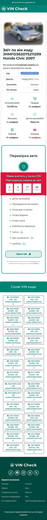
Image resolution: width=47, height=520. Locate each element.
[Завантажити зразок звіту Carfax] (21, 232)
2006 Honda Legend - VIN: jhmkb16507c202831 (13, 342)
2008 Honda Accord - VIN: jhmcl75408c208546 (13, 331)
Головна (5, 484)
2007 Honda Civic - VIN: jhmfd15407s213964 (13, 447)
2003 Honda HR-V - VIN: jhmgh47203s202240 (13, 396)
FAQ (26, 497)
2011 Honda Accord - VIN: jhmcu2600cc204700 (34, 408)
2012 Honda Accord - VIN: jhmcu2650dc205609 (13, 437)
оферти (36, 263)
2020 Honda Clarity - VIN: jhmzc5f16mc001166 (13, 321)
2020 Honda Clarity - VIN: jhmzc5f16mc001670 (13, 364)
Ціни (27, 488)
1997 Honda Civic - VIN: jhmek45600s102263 (13, 407)
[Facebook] (17, 472)
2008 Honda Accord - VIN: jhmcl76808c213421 (34, 320)
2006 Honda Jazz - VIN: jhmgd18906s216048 (13, 386)
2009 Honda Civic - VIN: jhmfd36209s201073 (34, 341)
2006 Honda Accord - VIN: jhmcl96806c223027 (13, 427)
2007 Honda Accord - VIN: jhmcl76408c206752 (13, 418)
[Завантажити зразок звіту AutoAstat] (23, 243)
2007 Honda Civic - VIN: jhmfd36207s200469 (34, 331)
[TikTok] (10, 472)
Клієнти (28, 492)
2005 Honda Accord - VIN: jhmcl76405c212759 (34, 311)
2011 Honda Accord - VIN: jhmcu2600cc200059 (34, 376)
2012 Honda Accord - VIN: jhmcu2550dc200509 (13, 376)
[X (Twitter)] (36, 472)
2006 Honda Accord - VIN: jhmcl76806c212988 (13, 311)
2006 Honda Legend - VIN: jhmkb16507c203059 (34, 396)
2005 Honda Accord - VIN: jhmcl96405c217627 (34, 386)
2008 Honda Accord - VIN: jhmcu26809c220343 (34, 364)
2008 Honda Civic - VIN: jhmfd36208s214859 (13, 352)
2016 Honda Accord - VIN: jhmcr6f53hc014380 (34, 437)
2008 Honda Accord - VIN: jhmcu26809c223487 (34, 353)
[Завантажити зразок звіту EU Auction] (31, 238)
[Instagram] (23, 472)
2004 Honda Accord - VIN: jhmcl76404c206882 (34, 427)
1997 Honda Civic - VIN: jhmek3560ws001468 (13, 300)
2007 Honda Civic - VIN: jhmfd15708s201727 (34, 299)
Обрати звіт (22, 254)
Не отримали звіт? (9, 501)
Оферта (5, 488)
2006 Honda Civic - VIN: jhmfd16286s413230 (34, 418)
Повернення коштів (10, 492)
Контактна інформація (11, 497)
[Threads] (29, 472)
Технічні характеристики (35, 501)
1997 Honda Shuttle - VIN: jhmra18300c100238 (34, 448)
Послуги (28, 484)
